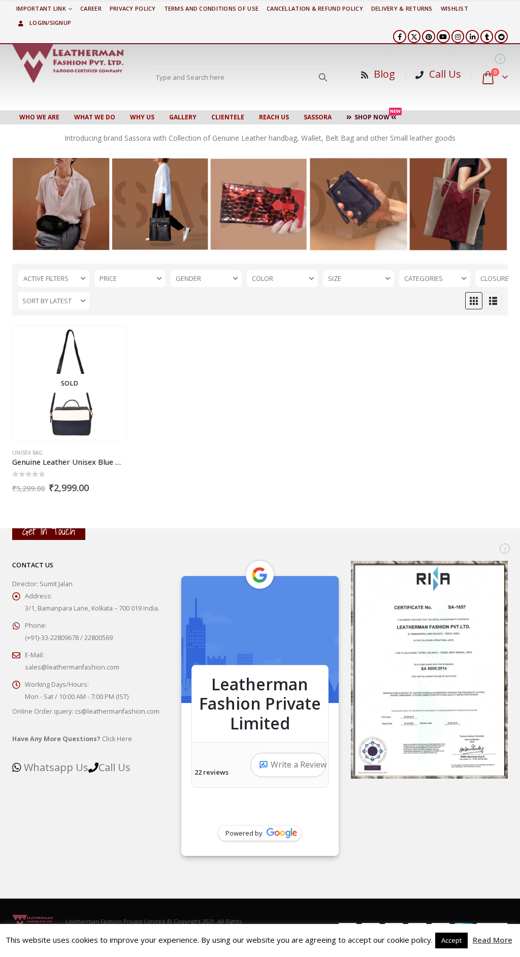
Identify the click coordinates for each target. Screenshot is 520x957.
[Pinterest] (428, 36)
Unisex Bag (27, 452)
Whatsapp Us (56, 767)
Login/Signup (50, 22)
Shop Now (377, 115)
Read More (492, 940)
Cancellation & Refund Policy (315, 8)
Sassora (318, 117)
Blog (384, 74)
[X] (414, 36)
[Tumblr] (487, 36)
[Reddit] (501, 36)
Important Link (41, 8)
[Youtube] (443, 36)
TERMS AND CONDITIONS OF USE (211, 8)
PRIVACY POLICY (133, 8)
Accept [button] (451, 940)
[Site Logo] (68, 63)
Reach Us (274, 117)
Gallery (183, 117)
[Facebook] (399, 36)
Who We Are (39, 117)
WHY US (142, 117)
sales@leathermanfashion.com (72, 667)
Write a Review (298, 764)
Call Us (445, 74)
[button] (473, 300)
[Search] (323, 77)
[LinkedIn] (472, 36)
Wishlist (454, 8)
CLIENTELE (227, 117)
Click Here (72, 739)
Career (91, 8)
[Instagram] (458, 36)
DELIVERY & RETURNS (402, 8)
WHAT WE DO (94, 117)
